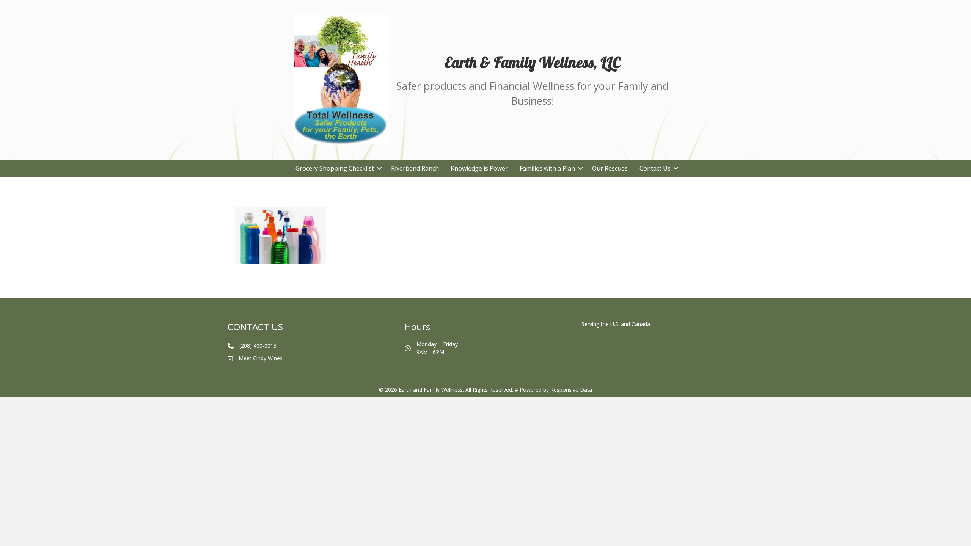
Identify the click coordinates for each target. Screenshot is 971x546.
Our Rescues (610, 168)
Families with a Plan (547, 168)
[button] (379, 168)
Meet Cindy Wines (261, 358)
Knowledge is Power (479, 168)
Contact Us (655, 168)
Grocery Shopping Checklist (334, 168)
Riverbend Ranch (415, 168)
